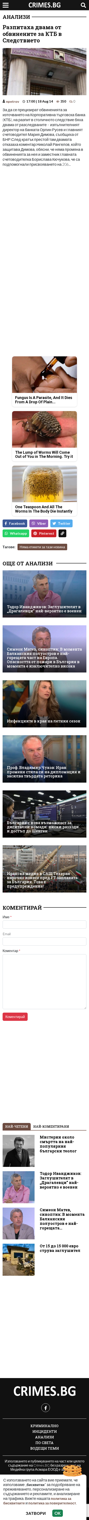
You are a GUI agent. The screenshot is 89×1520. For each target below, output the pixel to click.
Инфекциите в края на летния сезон (43, 721)
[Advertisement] (44, 215)
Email (7, 934)
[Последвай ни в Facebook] (45, 1407)
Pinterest (46, 533)
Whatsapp (18, 533)
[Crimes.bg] (44, 1391)
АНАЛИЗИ (16, 16)
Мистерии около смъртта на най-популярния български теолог (58, 1144)
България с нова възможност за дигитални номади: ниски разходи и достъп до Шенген (43, 827)
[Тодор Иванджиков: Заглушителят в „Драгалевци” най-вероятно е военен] (44, 594)
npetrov (12, 101)
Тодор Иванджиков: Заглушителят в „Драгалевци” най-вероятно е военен (44, 609)
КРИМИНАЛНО (44, 1425)
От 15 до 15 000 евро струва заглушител (60, 1248)
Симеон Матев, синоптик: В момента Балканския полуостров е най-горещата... (62, 1218)
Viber (41, 523)
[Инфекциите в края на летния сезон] (44, 703)
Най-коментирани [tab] (51, 1126)
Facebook (17, 523)
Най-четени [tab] (16, 1126)
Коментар (11, 950)
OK (57, 1513)
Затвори (36, 1513)
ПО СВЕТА (44, 1442)
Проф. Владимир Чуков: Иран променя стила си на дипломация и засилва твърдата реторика (44, 772)
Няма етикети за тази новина (42, 547)
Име (7, 917)
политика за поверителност (52, 1503)
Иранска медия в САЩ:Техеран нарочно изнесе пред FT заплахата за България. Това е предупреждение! (42, 880)
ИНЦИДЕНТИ (44, 1431)
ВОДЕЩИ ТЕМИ (44, 1448)
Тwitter (64, 523)
